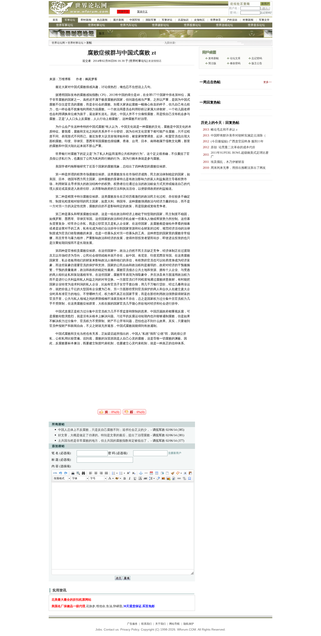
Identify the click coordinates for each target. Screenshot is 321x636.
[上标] (128, 473)
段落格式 (59, 478)
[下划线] (135, 478)
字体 (74, 478)
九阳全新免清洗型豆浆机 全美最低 (175, 42)
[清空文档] (167, 473)
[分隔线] (146, 473)
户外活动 (232, 19)
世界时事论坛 (96, 25)
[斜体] (129, 478)
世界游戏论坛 (224, 25)
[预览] (78, 473)
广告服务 (132, 623)
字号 (92, 478)
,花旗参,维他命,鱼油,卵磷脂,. (103, 606)
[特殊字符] (189, 478)
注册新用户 (174, 453)
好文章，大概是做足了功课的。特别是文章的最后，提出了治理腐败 (104, 435)
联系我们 (146, 623)
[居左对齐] (90, 473)
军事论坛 (70, 19)
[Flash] (173, 478)
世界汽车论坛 (128, 25)
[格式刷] (172, 473)
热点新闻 (102, 19)
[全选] (185, 473)
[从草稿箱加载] (190, 473)
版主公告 (257, 63)
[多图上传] (168, 478)
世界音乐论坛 (256, 25)
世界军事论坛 (64, 25)
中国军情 (134, 19)
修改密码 (235, 63)
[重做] (65, 473)
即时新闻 (86, 19)
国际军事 (151, 19)
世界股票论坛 (192, 25)
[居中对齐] (95, 473)
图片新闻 (118, 19)
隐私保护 (188, 623)
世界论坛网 (58, 42)
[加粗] (124, 478)
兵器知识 (183, 19)
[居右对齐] (101, 473)
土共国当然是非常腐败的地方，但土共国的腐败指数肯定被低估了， (104, 440)
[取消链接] (184, 478)
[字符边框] (140, 478)
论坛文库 (235, 58)
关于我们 (160, 623)
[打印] (73, 473)
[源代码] (55, 473)
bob (109, 33)
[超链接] (179, 478)
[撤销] (60, 473)
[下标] (133, 473)
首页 (55, 19)
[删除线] (145, 478)
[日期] (151, 473)
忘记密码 (257, 58)
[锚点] (140, 473)
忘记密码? (266, 12)
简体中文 (123, 11)
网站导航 (174, 623)
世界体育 (215, 19)
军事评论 (167, 19)
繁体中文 (142, 11)
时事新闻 (248, 19)
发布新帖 (213, 58)
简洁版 (212, 63)
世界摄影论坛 (160, 25)
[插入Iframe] (162, 473)
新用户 (265, 3)
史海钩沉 (199, 19)
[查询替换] (83, 473)
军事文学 (264, 19)
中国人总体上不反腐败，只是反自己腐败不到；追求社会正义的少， (104, 429)
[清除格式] (158, 478)
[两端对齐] (106, 473)
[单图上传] (163, 478)
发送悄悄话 (154, 60)
